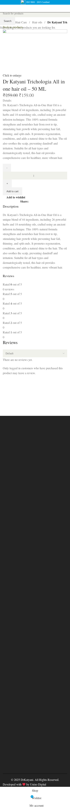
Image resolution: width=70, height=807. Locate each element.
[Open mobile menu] (4, 8)
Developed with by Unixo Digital (24, 784)
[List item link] (35, 601)
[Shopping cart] (65, 8)
